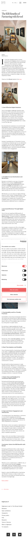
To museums (5, 527)
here (20, 79)
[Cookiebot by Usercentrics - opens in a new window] (20, 241)
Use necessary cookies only (14, 299)
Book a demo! (5, 480)
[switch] (24, 270)
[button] (24, 2)
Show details (20, 285)
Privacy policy (5, 515)
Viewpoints (5, 513)
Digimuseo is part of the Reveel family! (12, 506)
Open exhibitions (6, 510)
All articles (6, 489)
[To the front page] (3, 2)
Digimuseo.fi (5, 501)
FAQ (3, 517)
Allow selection (14, 294)
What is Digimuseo (6, 524)
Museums (4, 508)
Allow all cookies (14, 289)
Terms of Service (6, 522)
